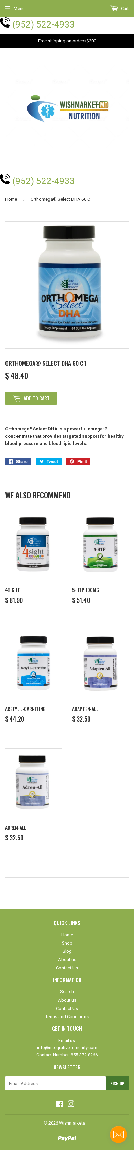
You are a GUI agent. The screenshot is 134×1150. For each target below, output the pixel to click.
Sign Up (117, 1083)
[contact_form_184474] (118, 1134)
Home (11, 199)
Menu (19, 8)
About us (67, 959)
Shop (67, 943)
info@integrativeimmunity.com (67, 1047)
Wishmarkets (72, 1123)
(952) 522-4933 (43, 24)
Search (67, 991)
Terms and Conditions (67, 1016)
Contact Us (67, 967)
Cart (124, 8)
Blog (67, 951)
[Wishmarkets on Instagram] (71, 1105)
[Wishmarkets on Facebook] (59, 1105)
